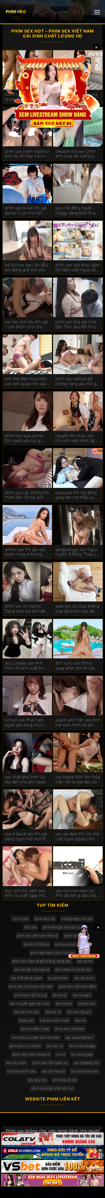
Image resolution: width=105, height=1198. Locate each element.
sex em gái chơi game (31, 969)
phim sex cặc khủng (31, 995)
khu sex (30, 927)
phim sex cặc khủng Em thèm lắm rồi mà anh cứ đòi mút (27, 495)
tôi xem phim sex (84, 1071)
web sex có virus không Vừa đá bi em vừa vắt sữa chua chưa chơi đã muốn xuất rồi (77, 609)
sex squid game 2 (80, 1037)
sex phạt (59, 995)
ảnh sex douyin (79, 1012)
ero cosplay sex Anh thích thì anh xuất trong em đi (27, 666)
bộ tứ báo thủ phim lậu (73, 969)
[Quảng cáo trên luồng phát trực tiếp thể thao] (52, 1180)
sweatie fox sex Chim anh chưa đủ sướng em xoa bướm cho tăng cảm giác (76, 154)
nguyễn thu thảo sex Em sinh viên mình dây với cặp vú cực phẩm (76, 438)
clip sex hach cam (54, 1020)
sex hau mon (16, 1063)
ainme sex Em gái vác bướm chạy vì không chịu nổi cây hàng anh (25, 552)
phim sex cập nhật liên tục (53, 1088)
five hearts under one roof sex (36, 1037)
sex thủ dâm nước (35, 1029)
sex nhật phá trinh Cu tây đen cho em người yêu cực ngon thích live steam (26, 779)
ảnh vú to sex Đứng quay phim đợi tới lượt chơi (75, 666)
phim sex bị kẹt (65, 1080)
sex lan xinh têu (26, 1012)
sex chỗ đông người (26, 978)
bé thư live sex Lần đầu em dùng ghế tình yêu (26, 267)
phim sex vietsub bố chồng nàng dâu (41, 961)
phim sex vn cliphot (25, 1046)
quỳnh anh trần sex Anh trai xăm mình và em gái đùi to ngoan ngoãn (77, 723)
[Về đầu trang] (92, 1191)
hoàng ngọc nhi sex (77, 919)
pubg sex (26, 1020)
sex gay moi (37, 1080)
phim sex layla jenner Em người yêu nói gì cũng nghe (24, 438)
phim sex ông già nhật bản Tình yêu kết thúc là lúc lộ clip (76, 324)
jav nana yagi (81, 1054)
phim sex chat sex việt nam (30, 986)
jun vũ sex (21, 919)
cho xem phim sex (21, 1071)
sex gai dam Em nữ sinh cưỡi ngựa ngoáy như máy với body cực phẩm (77, 836)
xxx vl (60, 1054)
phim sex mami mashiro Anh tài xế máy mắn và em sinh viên (27, 154)
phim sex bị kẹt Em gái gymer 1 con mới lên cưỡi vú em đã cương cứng (26, 210)
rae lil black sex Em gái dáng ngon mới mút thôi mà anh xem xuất (27, 836)
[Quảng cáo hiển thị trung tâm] (52, 91)
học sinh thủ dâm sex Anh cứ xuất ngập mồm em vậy (26, 893)
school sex (86, 1003)
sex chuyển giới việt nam (30, 1003)
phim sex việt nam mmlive (37, 935)
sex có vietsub (53, 1071)
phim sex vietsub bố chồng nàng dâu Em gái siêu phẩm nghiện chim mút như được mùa (77, 381)
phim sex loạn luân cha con (53, 953)
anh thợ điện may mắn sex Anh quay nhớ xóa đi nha (26, 381)
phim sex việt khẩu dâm (77, 986)
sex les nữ (53, 1012)
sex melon (64, 1003)
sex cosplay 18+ (86, 1063)
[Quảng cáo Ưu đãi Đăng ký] (52, 1152)
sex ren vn (55, 1046)
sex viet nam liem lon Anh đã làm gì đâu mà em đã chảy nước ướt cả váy (75, 893)
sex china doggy (82, 1046)
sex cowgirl (82, 995)
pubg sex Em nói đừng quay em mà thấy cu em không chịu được (76, 495)
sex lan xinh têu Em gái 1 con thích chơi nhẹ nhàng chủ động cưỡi (26, 324)
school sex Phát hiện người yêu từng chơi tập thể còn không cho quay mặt (27, 723)
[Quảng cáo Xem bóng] (52, 1138)
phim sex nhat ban (70, 1029)
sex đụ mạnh (84, 978)
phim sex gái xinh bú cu (61, 927)
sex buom (85, 961)
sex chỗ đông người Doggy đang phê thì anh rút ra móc (77, 210)
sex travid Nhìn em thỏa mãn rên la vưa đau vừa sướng (77, 779)
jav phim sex (58, 978)
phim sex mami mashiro (31, 1054)
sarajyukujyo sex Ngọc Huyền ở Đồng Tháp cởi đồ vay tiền (77, 552)
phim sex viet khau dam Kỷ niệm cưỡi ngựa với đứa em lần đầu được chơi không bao (77, 267)
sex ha (80, 1020)
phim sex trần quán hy (50, 1063)
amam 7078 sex (36, 944)
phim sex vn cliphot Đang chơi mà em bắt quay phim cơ (25, 609)
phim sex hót (45, 919)
